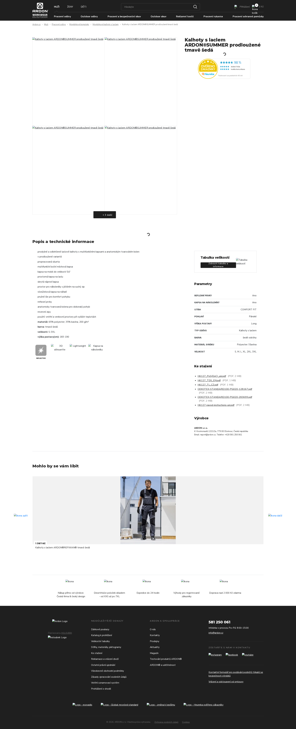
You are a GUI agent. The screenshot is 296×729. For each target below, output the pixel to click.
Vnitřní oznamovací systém (105, 682)
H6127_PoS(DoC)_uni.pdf (212, 376)
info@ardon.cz (216, 632)
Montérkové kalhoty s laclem (106, 24)
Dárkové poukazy (100, 629)
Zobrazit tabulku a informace (218, 265)
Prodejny (154, 641)
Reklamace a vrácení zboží (105, 659)
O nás (153, 629)
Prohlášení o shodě (101, 688)
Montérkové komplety (79, 24)
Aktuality (155, 647)
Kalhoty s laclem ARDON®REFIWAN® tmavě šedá (62, 547)
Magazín (154, 653)
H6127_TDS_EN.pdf (209, 380)
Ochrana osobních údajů (166, 722)
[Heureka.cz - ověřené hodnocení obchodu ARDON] (224, 68)
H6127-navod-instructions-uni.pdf (216, 405)
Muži (57, 6)
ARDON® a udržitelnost (163, 665)
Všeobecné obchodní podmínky (107, 670)
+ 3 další (107, 215)
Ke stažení (96, 653)
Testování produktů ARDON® (166, 659)
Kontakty (155, 635)
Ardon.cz (36, 24)
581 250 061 (219, 622)
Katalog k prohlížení (101, 635)
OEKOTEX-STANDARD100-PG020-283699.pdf (225, 397)
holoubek (66, 633)
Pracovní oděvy (59, 24)
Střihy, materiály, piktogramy (106, 647)
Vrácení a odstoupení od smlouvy (226, 681)
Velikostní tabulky (100, 641)
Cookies (186, 722)
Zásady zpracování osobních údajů (108, 676)
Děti (83, 6)
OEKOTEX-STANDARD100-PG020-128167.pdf (225, 389)
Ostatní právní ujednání (103, 665)
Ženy (70, 6)
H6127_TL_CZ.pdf (208, 384)
